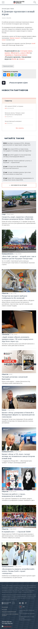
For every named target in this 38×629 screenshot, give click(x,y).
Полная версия (6, 622)
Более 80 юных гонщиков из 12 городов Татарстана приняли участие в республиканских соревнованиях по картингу (19, 221)
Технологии (5, 334)
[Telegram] (15, 74)
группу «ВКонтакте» (12, 53)
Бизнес (4, 410)
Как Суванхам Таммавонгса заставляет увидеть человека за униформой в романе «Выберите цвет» (18, 497)
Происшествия (8, 9)
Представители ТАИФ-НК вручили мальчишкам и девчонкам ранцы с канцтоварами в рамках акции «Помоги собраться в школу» (18, 534)
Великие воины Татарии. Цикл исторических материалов (15, 114)
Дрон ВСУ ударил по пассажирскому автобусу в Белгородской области (17, 155)
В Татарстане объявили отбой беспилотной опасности (15, 167)
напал (4, 40)
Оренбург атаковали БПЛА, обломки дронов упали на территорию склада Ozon (17, 144)
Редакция (5, 607)
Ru (20, 606)
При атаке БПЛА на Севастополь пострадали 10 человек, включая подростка (17, 150)
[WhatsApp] (12, 74)
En (23, 607)
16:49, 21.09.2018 (6, 18)
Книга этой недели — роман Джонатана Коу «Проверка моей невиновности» (16, 380)
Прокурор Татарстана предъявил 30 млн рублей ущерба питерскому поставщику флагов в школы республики (18, 417)
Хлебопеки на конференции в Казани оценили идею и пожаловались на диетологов (18, 573)
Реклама (4, 609)
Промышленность (7, 254)
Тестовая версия (7, 623)
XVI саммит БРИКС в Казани (14, 107)
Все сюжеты (20, 128)
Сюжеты (8, 101)
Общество (5, 293)
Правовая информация (9, 612)
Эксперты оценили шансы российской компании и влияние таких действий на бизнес (18, 341)
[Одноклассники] (8, 74)
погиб (33, 43)
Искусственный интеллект (13, 122)
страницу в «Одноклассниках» (16, 55)
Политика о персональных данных (10, 615)
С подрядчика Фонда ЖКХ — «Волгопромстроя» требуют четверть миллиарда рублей (18, 458)
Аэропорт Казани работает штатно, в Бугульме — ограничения (17, 161)
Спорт (4, 214)
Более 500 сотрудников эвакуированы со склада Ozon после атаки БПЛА (18, 179)
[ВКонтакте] (4, 74)
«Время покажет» (15, 38)
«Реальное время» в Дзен (18, 83)
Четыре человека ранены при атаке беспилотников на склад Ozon (17, 173)
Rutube (14, 59)
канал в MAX (25, 53)
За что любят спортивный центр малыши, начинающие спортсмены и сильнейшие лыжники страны (19, 260)
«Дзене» (22, 59)
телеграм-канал (26, 51)
